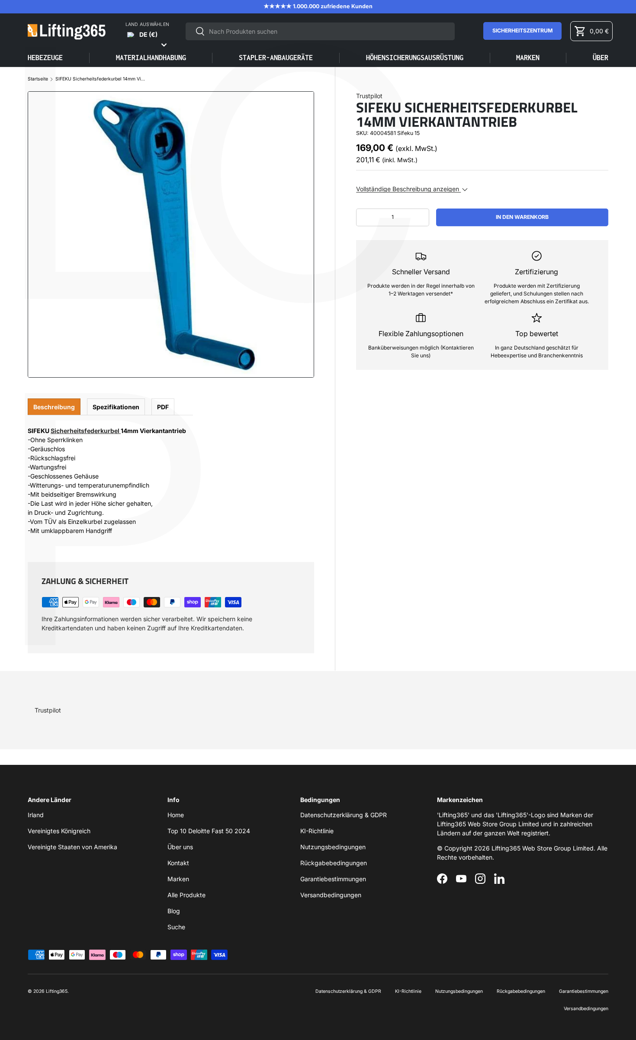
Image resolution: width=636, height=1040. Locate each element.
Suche (176, 927)
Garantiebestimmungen (333, 879)
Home (175, 815)
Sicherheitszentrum (522, 30)
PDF (163, 407)
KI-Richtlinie (317, 831)
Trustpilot (369, 96)
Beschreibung (54, 407)
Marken (528, 57)
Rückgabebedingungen (333, 863)
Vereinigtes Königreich (59, 831)
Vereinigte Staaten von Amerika (72, 847)
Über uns (180, 847)
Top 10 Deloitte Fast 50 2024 (208, 831)
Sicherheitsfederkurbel (86, 430)
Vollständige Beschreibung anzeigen (408, 189)
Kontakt (178, 863)
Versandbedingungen (330, 895)
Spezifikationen (116, 407)
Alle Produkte (186, 895)
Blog (173, 911)
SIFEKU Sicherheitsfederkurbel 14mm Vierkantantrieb (100, 79)
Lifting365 (56, 991)
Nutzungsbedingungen (333, 847)
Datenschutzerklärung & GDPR (343, 815)
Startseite (38, 79)
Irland (36, 815)
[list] (171, 234)
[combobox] (320, 31)
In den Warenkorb (522, 217)
